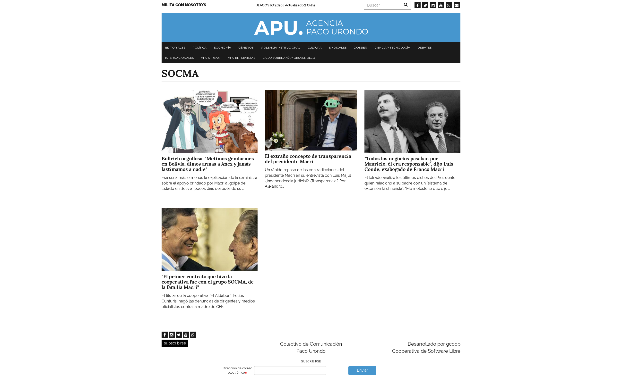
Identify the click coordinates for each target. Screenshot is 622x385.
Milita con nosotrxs (184, 5)
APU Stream (211, 57)
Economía (222, 47)
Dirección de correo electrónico (237, 370)
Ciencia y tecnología (392, 47)
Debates (424, 47)
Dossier (360, 47)
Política (199, 47)
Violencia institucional (280, 47)
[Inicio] (311, 27)
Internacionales (179, 57)
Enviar (362, 370)
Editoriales (175, 47)
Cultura (315, 47)
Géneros (245, 47)
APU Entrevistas (241, 57)
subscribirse (175, 343)
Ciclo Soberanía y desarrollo (288, 57)
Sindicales (337, 47)
